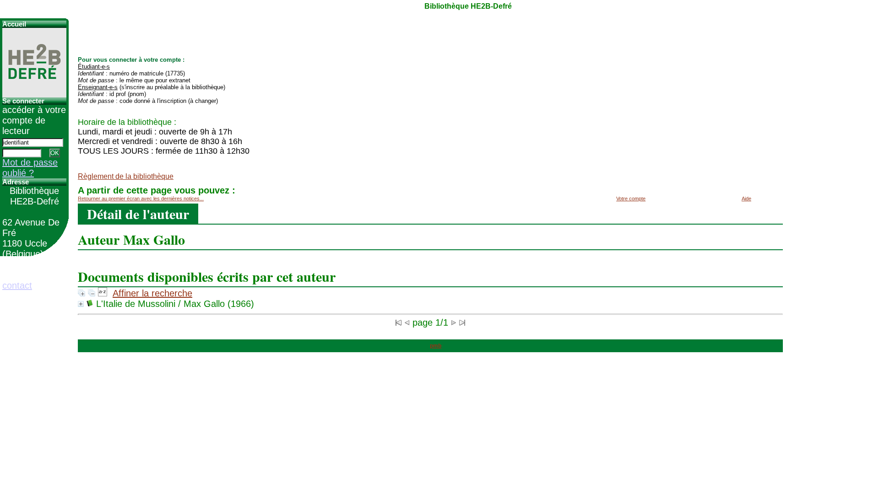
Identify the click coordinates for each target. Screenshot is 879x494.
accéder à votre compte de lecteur (34, 120)
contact (17, 285)
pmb (435, 346)
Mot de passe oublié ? (30, 167)
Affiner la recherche (152, 293)
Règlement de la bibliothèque (126, 176)
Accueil (14, 24)
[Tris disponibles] (102, 293)
